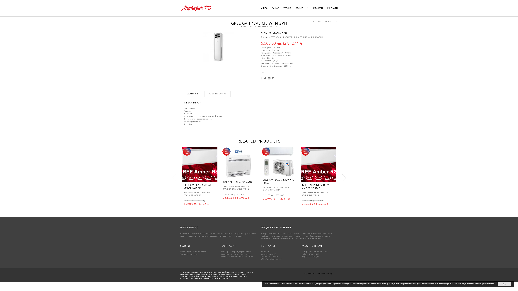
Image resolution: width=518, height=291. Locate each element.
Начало (224, 252)
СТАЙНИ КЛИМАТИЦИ (192, 195)
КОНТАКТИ (332, 8)
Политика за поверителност (232, 256)
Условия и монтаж (217, 94)
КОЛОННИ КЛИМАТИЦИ (286, 37)
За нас (231, 252)
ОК (504, 284)
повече (492, 284)
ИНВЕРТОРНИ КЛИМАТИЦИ (199, 192)
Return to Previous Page (326, 22)
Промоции (225, 254)
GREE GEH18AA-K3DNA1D (237, 182)
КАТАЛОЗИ (318, 8)
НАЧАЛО (264, 8)
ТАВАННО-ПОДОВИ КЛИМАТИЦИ (236, 189)
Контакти (235, 254)
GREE (250, 26)
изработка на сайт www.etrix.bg (318, 273)
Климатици (246, 252)
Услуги (238, 252)
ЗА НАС (275, 8)
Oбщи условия (246, 254)
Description (192, 94)
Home (243, 26)
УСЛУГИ (287, 8)
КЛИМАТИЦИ (301, 8)
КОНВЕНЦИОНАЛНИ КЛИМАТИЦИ (310, 37)
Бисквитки (249, 256)
